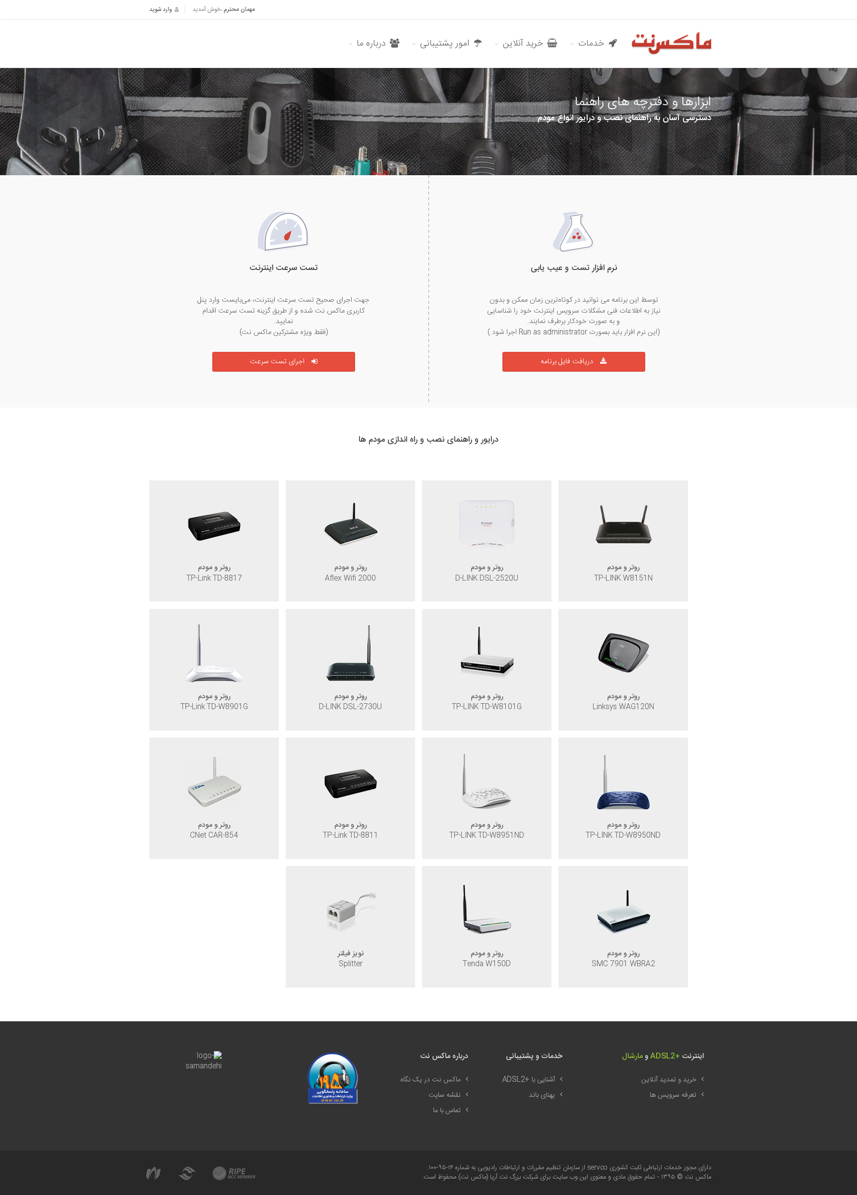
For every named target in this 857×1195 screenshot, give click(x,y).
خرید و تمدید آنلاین (668, 1080)
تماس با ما (447, 1111)
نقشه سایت (444, 1095)
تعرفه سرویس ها (673, 1095)
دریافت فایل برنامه (567, 362)
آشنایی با (528, 1080)
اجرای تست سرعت (277, 362)
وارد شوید (160, 9)
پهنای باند (542, 1095)
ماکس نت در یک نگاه (430, 1080)
